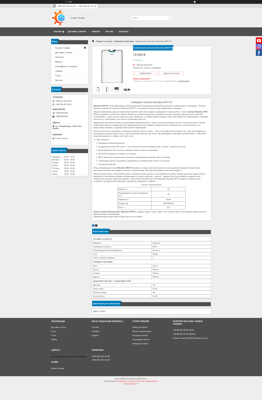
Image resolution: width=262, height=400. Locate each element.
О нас (53, 331)
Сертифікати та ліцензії (66, 66)
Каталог (58, 32)
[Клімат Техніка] (59, 18)
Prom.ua (144, 379)
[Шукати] (169, 18)
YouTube (95, 327)
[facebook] (93, 226)
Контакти (123, 32)
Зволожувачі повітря (140, 339)
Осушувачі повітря (140, 335)
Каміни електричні (139, 327)
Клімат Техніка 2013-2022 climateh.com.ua (190, 338)
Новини (58, 71)
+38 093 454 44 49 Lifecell (183, 330)
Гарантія (96, 32)
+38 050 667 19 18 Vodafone (184, 334)
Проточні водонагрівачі (141, 331)
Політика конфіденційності (147, 381)
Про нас (109, 32)
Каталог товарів (62, 48)
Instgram (95, 335)
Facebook (95, 331)
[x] (96, 226)
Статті (58, 75)
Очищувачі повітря (140, 344)
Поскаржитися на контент (126, 381)
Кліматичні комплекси (124, 41)
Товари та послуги (104, 41)
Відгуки (58, 62)
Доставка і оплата (77, 32)
